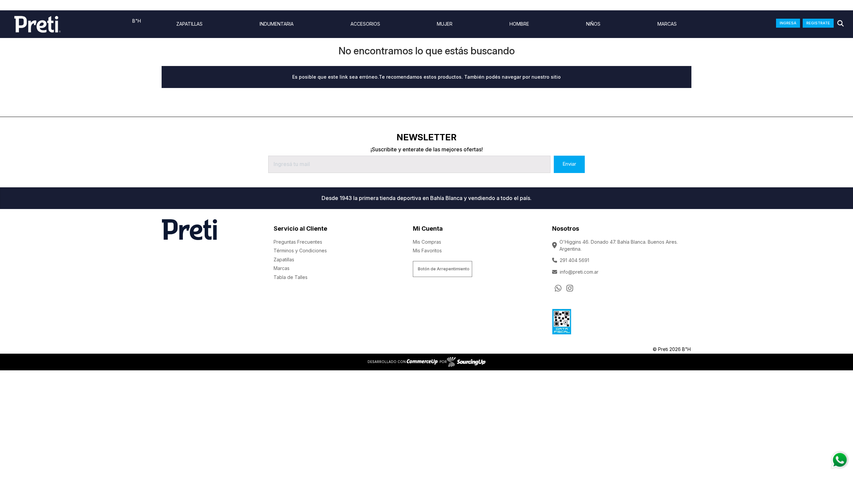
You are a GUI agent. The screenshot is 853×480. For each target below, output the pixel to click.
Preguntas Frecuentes (298, 242)
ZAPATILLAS (189, 24)
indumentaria (277, 24)
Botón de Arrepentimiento (443, 268)
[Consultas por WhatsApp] (558, 288)
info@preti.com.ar (579, 272)
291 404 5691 (574, 260)
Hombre (519, 24)
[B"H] (37, 24)
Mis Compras (427, 242)
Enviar (569, 164)
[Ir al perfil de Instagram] (569, 288)
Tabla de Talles (291, 277)
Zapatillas (284, 259)
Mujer (444, 24)
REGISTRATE (818, 23)
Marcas (667, 24)
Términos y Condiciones (300, 250)
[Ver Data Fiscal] (561, 320)
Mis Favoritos (427, 250)
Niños (593, 24)
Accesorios (365, 24)
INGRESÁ (788, 23)
